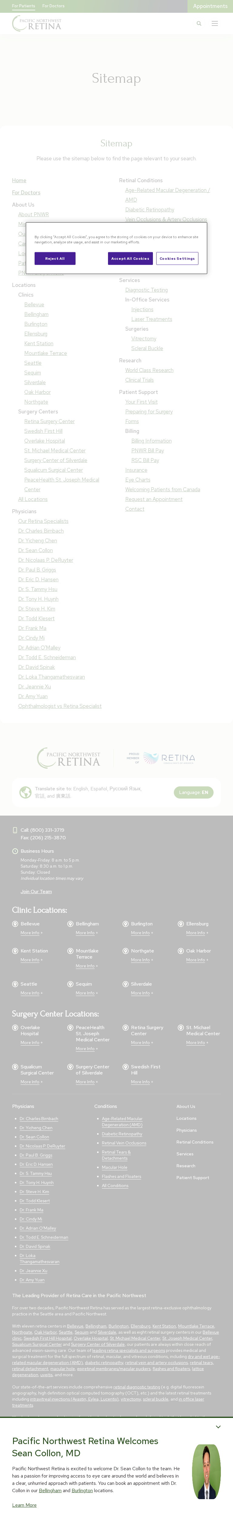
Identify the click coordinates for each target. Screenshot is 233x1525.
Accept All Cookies (130, 258)
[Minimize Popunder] (218, 1426)
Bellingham (50, 1490)
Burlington (82, 1490)
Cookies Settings (177, 258)
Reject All (55, 258)
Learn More (24, 1505)
